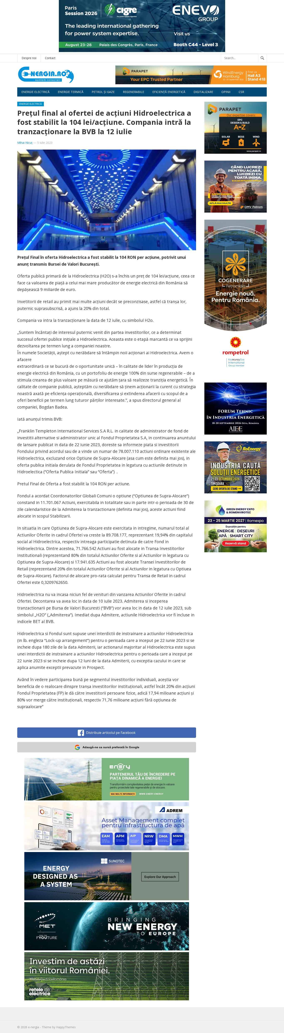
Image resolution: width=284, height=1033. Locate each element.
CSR (241, 92)
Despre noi (29, 58)
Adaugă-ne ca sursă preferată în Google (111, 747)
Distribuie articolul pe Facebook (111, 732)
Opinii (225, 92)
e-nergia (33, 1027)
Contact (50, 58)
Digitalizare (203, 92)
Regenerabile (133, 92)
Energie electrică (35, 92)
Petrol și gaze (103, 92)
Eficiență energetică (168, 92)
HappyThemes (66, 1027)
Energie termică (70, 92)
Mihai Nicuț (24, 143)
